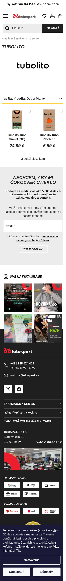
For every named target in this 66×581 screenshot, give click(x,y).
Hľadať (50, 28)
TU (18, 550)
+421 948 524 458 (21, 4)
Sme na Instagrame (26, 275)
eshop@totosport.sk (24, 371)
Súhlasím (46, 571)
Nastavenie (31, 560)
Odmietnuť (16, 571)
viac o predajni (47, 438)
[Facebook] (19, 385)
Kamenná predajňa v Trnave (28, 417)
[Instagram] (8, 385)
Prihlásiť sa (31, 247)
